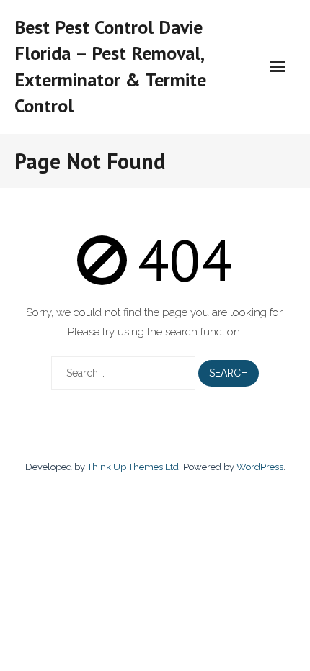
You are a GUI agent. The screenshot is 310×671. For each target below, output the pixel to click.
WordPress (259, 466)
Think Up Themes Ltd (133, 466)
